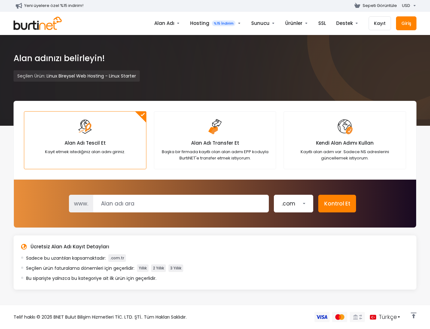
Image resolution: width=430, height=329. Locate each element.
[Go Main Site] (349, 5)
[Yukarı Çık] (414, 315)
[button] (293, 203)
